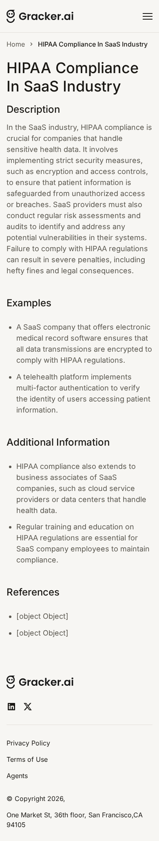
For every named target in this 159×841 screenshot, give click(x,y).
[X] (28, 707)
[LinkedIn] (11, 707)
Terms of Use (27, 759)
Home (16, 44)
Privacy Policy (28, 743)
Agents (17, 776)
